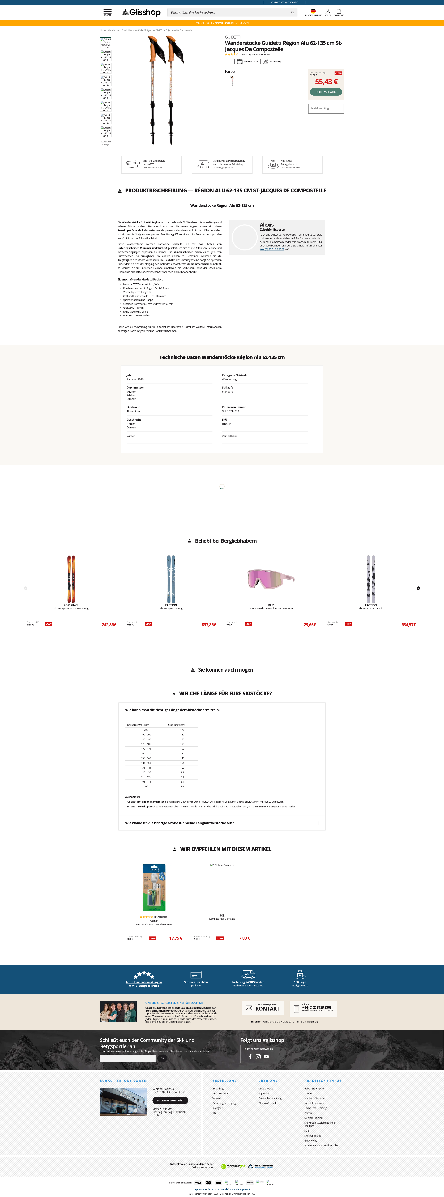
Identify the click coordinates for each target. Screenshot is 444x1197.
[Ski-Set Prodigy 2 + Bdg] (371, 579)
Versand (216, 1098)
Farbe (230, 71)
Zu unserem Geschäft (170, 1100)
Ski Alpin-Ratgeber (313, 1117)
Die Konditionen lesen (152, 167)
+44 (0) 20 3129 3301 (272, 249)
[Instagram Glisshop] (258, 1057)
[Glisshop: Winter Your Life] (141, 12)
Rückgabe (217, 1108)
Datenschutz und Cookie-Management (228, 1189)
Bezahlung (218, 1088)
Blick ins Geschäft (267, 1103)
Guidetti (233, 37)
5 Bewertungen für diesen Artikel (255, 54)
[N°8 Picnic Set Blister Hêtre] (154, 887)
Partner (308, 1113)
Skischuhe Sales (312, 1135)
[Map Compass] (222, 884)
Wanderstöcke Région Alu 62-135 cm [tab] (222, 205)
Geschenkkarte (220, 1093)
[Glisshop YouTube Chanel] (266, 1057)
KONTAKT (267, 1008)
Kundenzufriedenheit (315, 1098)
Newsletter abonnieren (316, 1103)
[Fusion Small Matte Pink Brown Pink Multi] (271, 579)
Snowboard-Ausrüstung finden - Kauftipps (321, 1124)
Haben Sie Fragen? (314, 1088)
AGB (214, 1113)
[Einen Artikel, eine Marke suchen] (292, 12)
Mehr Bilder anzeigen (106, 142)
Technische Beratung (315, 1108)
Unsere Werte (265, 1088)
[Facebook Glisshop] (250, 1057)
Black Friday (310, 1140)
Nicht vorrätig (326, 91)
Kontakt (308, 1093)
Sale (306, 1130)
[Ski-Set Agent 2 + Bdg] (171, 579)
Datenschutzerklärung (269, 1098)
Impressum (264, 1093)
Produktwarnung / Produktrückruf (321, 1145)
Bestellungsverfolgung (224, 1103)
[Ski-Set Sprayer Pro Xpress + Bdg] (71, 579)
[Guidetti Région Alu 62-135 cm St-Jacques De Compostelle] (166, 90)
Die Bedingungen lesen (223, 167)
